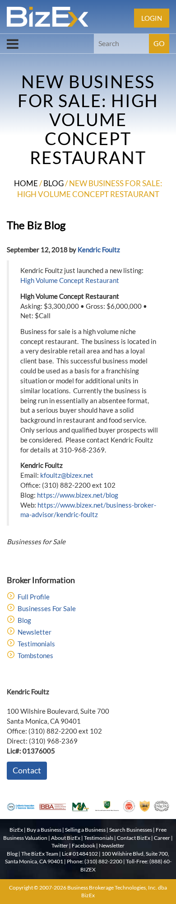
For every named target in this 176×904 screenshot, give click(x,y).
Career (162, 837)
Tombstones (35, 655)
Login (151, 18)
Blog (53, 183)
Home (26, 183)
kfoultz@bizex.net (66, 475)
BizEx (16, 829)
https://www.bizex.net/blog (77, 495)
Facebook (83, 845)
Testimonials (36, 644)
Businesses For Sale (47, 608)
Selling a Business (85, 829)
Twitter (59, 845)
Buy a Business (44, 829)
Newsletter (34, 632)
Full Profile (34, 597)
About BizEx (65, 837)
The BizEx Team (39, 853)
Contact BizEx (133, 837)
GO (159, 43)
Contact (27, 770)
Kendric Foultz (99, 249)
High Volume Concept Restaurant (69, 280)
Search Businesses (130, 829)
